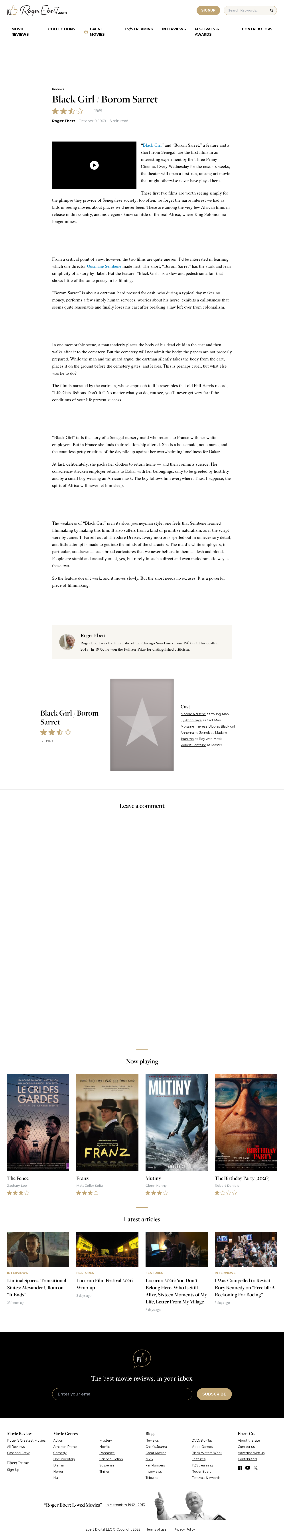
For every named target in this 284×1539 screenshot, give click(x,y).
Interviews (174, 29)
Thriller (104, 1472)
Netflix (104, 1447)
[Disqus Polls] (142, 872)
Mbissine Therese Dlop (198, 726)
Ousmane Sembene (104, 266)
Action (58, 1441)
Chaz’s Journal (157, 1447)
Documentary (64, 1459)
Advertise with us (251, 1453)
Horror (58, 1472)
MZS (149, 1459)
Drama (58, 1465)
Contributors (257, 29)
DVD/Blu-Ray (202, 1441)
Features (198, 1459)
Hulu (57, 1478)
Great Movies (97, 32)
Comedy (60, 1453)
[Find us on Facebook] (240, 1468)
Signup (208, 10)
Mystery (105, 1441)
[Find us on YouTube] (247, 1468)
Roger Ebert (63, 121)
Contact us (246, 1447)
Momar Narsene (193, 714)
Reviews (58, 89)
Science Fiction (111, 1459)
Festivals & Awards (207, 32)
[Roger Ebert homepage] (37, 10)
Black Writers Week (207, 1453)
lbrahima (187, 739)
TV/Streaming (138, 29)
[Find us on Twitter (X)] (256, 1468)
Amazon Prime (65, 1447)
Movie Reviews (20, 32)
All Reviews (16, 1447)
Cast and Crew (18, 1453)
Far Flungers (155, 1465)
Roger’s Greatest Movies (26, 1441)
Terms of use (156, 1529)
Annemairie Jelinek (195, 733)
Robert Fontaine (193, 745)
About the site (249, 1441)
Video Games (202, 1447)
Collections (61, 29)
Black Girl (152, 145)
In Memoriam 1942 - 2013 (125, 1505)
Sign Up (13, 1470)
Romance (107, 1453)
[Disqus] (142, 983)
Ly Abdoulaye (191, 720)
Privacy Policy (184, 1529)
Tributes (152, 1478)
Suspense (106, 1465)
